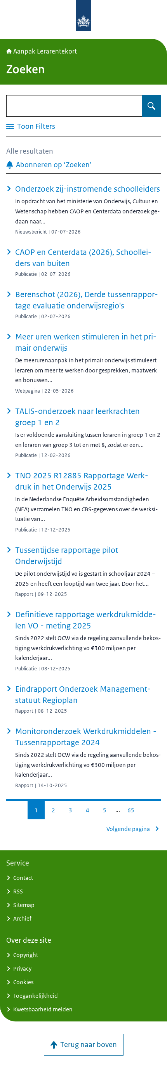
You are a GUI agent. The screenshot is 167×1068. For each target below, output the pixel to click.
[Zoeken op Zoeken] (151, 106)
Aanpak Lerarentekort (45, 51)
